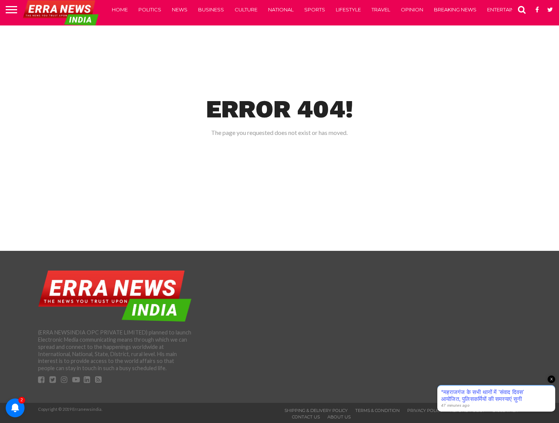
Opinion (412, 9)
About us (339, 417)
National (281, 9)
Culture (246, 9)
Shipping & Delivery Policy (316, 410)
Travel (381, 9)
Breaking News (455, 9)
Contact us (306, 417)
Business (211, 9)
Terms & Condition (377, 410)
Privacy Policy (424, 410)
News (179, 9)
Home (120, 9)
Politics (149, 9)
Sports (314, 9)
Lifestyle (348, 9)
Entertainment (507, 9)
